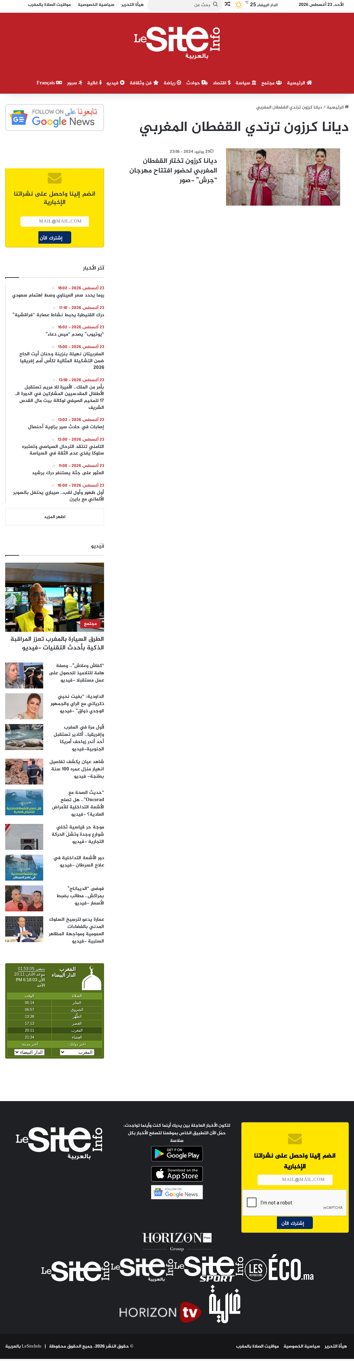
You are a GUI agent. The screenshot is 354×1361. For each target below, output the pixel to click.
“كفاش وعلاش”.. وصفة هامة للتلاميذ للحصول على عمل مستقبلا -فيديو (76, 673)
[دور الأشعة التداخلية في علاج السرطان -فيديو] (24, 868)
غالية (93, 83)
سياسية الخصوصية (301, 1346)
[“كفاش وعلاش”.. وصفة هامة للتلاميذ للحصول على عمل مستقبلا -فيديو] (24, 675)
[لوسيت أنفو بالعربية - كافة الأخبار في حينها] (177, 43)
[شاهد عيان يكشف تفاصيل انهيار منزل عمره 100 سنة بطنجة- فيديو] (24, 772)
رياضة (170, 83)
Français (46, 83)
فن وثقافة (141, 83)
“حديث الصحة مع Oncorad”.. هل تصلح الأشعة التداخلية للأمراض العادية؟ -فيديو (78, 803)
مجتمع (268, 83)
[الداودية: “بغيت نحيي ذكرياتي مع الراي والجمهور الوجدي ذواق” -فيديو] (24, 706)
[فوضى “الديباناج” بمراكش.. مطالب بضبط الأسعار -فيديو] (24, 898)
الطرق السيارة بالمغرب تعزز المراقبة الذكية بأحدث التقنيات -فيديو (57, 643)
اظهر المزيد (54, 517)
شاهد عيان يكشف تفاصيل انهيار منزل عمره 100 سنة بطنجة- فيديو (76, 769)
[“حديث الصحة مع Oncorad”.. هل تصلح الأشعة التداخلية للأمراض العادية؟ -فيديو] (24, 802)
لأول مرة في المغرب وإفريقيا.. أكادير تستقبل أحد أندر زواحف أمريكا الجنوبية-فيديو (79, 738)
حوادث (194, 83)
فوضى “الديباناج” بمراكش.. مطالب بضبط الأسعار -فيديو (80, 896)
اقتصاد (220, 83)
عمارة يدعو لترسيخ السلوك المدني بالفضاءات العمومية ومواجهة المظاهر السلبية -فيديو (76, 930)
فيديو (113, 83)
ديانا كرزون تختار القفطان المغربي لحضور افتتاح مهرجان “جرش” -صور (173, 171)
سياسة (243, 83)
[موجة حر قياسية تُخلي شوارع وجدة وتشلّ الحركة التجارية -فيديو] (24, 837)
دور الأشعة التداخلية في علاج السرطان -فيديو (78, 861)
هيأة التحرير (336, 1346)
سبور (72, 83)
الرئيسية (297, 83)
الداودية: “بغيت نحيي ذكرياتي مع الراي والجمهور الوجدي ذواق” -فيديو (77, 704)
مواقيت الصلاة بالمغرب (257, 1346)
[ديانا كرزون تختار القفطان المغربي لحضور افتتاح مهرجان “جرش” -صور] (283, 177)
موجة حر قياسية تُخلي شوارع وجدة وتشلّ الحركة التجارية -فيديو (78, 834)
